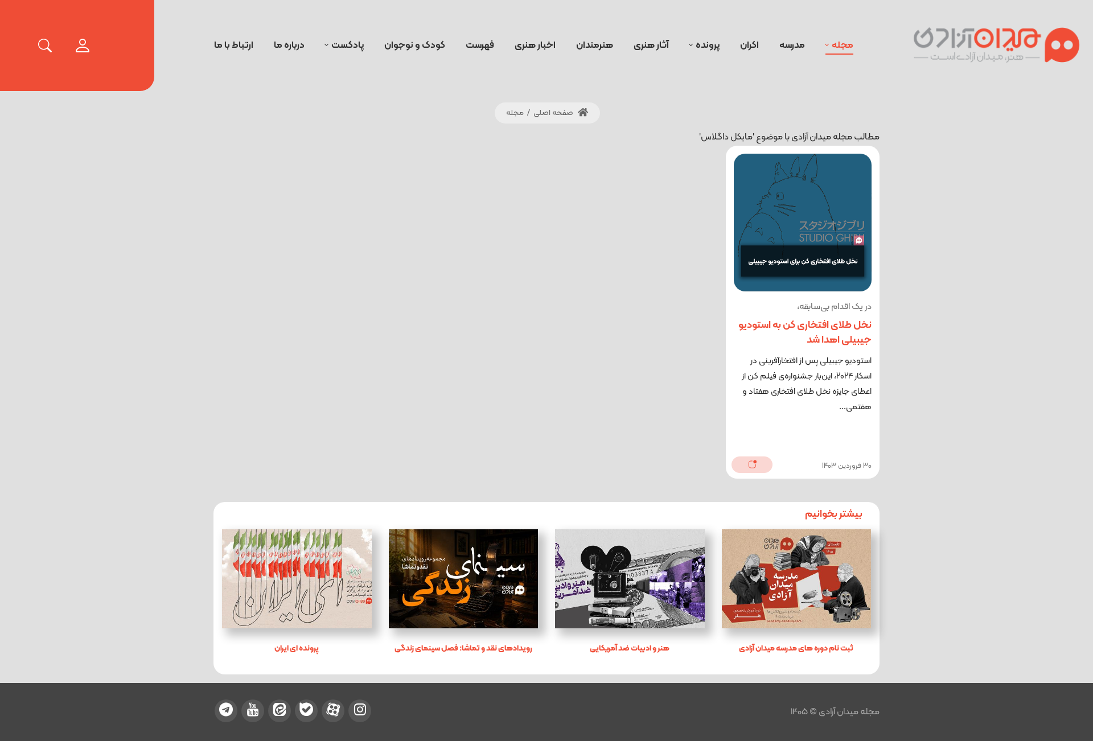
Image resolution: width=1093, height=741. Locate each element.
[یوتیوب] (252, 710)
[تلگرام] (226, 710)
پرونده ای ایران (296, 648)
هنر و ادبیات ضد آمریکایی (629, 648)
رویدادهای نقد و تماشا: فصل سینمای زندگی (463, 648)
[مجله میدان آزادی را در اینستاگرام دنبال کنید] (359, 710)
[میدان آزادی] (997, 45)
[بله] (306, 710)
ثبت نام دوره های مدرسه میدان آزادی (796, 648)
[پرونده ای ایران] (297, 579)
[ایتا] (279, 710)
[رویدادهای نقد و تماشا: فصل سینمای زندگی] (464, 579)
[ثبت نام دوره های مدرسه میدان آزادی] (797, 579)
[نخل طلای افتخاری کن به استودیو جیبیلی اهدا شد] (803, 222)
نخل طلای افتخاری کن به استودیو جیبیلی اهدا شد (805, 333)
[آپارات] (333, 710)
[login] (82, 45)
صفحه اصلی (554, 113)
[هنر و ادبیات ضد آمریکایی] (630, 579)
